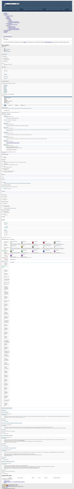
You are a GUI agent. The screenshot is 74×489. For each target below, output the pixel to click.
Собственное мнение (35, 245)
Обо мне (5, 98)
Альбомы (10, 20)
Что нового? (6, 13)
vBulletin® (8, 485)
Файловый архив (7, 30)
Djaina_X (5, 86)
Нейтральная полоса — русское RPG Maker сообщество (14, 481)
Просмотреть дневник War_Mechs (7, 408)
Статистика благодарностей (13, 21)
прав (35, 454)
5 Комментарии (4, 450)
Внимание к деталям (13, 245)
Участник (11, 254)
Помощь (5, 2)
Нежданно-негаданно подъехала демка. (8, 461)
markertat (5, 89)
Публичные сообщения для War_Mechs (10, 208)
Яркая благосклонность (13, 241)
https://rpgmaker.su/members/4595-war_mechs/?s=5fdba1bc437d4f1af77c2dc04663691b (17, 183)
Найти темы (7, 50)
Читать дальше (4, 418)
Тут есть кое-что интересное (47, 245)
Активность (5, 100)
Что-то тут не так (23, 241)
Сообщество (8, 18)
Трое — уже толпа (34, 241)
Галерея (5, 32)
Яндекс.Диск (35, 468)
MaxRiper (5, 74)
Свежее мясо (23, 254)
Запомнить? (7, 5)
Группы (9, 19)
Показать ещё (4, 112)
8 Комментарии (4, 425)
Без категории (6, 421)
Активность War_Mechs (7, 96)
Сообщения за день (11, 26)
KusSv (5, 87)
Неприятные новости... (5, 412)
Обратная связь (7, 480)
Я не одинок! (45, 241)
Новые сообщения (9, 15)
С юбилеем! (23, 245)
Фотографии (23, 105)
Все (5, 105)
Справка (7, 16)
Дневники (6, 31)
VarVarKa (5, 92)
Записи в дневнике (8, 51)
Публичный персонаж (57, 241)
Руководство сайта (11, 27)
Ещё (2, 67)
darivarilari (5, 85)
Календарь (8, 17)
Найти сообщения (7, 49)
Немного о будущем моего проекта (7, 435)
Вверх (5, 482)
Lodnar (5, 88)
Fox (30, 454)
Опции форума (9, 23)
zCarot (6, 487)
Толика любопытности (57, 245)
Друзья (5, 99)
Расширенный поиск (8, 36)
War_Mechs (11, 105)
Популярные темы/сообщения (13, 22)
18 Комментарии (4, 414)
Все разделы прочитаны (12, 24)
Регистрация (6, 1)
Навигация (8, 25)
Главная (5, 12)
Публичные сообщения (7, 97)
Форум (5, 14)
